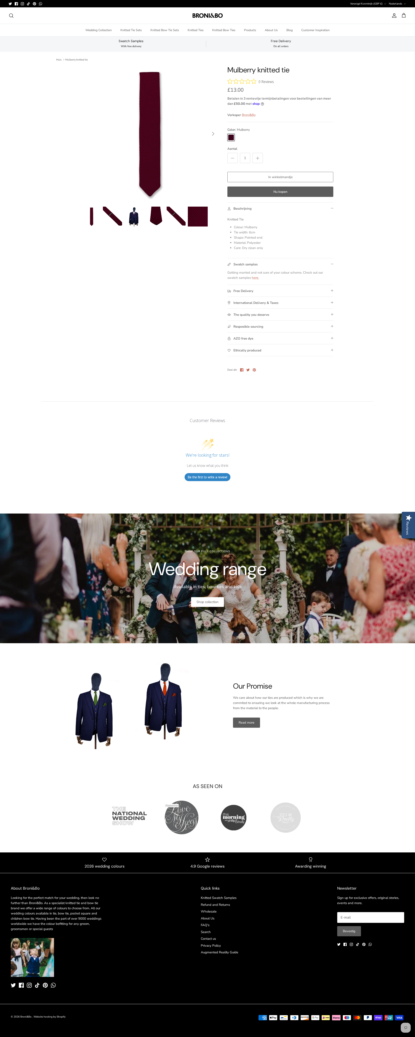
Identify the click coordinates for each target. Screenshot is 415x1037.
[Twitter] (10, 3)
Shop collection (207, 602)
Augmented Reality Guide (219, 952)
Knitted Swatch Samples (218, 898)
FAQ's (205, 925)
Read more (246, 722)
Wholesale (209, 911)
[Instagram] (22, 3)
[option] (150, 134)
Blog (289, 30)
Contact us (208, 938)
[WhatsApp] (40, 3)
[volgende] (213, 134)
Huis (59, 59)
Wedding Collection (98, 30)
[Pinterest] (34, 3)
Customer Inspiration (315, 30)
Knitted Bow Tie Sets (164, 30)
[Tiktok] (28, 3)
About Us (271, 30)
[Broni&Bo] (207, 15)
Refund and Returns (215, 905)
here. (255, 278)
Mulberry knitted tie (76, 59)
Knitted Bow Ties (223, 30)
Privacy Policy (211, 945)
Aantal (232, 149)
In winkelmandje (280, 177)
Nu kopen (280, 192)
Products (250, 30)
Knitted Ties (196, 30)
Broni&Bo (248, 115)
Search (206, 932)
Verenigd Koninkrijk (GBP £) (366, 3)
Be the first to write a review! (207, 477)
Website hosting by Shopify (49, 1016)
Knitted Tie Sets (131, 30)
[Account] (393, 15)
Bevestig (349, 931)
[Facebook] (16, 3)
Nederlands (395, 3)
